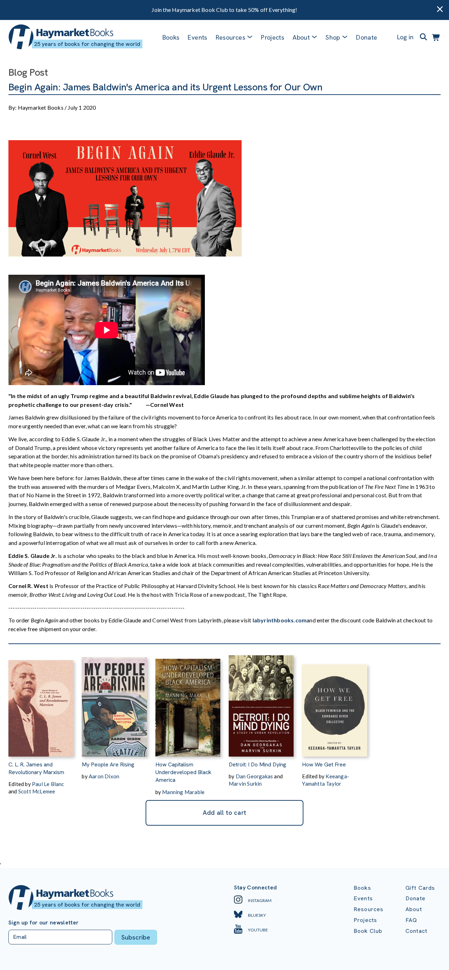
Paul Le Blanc (48, 784)
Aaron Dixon (104, 776)
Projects (272, 37)
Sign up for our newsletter (43, 922)
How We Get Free (324, 764)
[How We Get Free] (334, 702)
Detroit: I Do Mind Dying (257, 764)
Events (197, 37)
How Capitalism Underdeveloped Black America (183, 772)
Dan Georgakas (254, 776)
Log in (405, 37)
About (414, 909)
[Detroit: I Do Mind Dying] (261, 702)
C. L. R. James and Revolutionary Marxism (36, 768)
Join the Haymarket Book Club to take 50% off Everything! (224, 9)
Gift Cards (420, 888)
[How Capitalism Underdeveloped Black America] (187, 702)
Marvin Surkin (245, 783)
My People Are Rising (108, 764)
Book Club (368, 931)
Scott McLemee (36, 791)
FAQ (411, 920)
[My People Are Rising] (114, 702)
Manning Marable (183, 792)
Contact (416, 931)
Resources (230, 37)
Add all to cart (224, 812)
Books (171, 37)
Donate (366, 37)
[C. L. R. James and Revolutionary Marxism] (40, 702)
